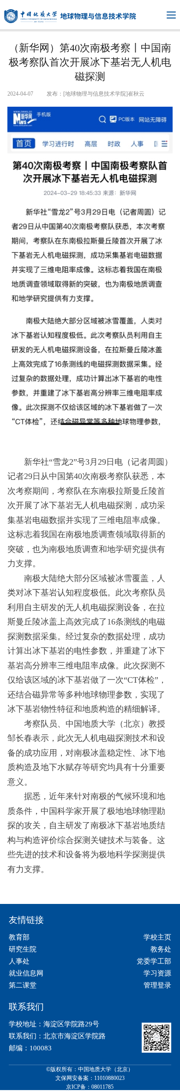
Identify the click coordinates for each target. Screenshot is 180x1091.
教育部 (19, 937)
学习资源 (157, 973)
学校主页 (157, 937)
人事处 (19, 961)
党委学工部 (154, 961)
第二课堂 (22, 985)
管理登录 (157, 985)
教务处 (160, 949)
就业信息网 (26, 973)
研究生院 (22, 949)
